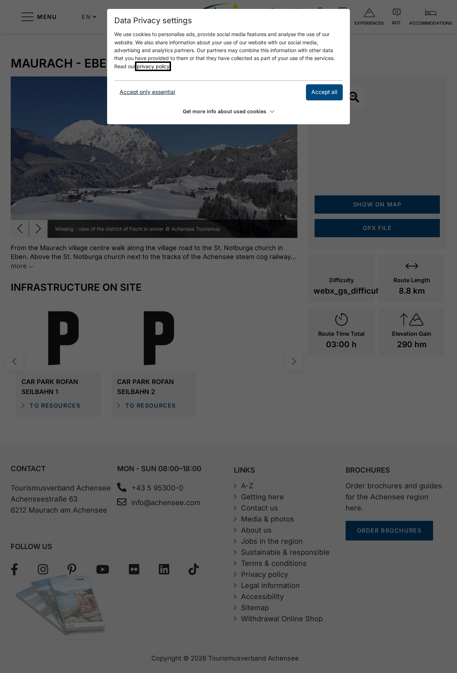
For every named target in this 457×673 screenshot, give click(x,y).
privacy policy (153, 66)
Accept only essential (147, 92)
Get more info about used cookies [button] (224, 111)
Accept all (324, 92)
